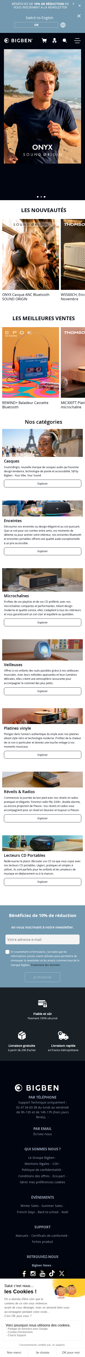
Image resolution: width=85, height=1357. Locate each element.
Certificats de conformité (49, 1236)
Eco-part (59, 1176)
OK (36, 25)
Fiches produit (42, 1242)
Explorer (42, 483)
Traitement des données (45, 965)
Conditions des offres (33, 1176)
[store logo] (18, 40)
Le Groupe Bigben (41, 1158)
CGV (55, 1164)
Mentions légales (37, 1164)
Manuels (22, 1236)
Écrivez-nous (42, 1134)
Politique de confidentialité (41, 1170)
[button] (38, 197)
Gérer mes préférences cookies (42, 1182)
